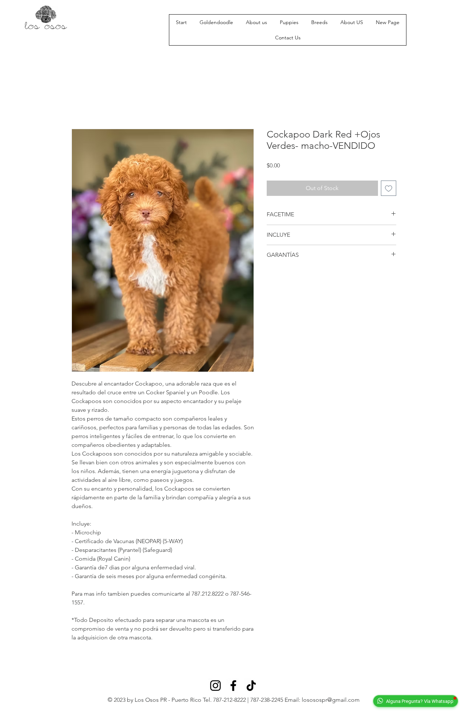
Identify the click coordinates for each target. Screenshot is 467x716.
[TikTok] (251, 685)
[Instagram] (215, 685)
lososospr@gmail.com (331, 699)
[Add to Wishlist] (388, 188)
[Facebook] (233, 685)
